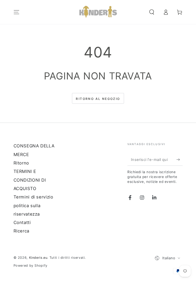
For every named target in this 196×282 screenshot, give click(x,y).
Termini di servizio (33, 196)
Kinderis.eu (38, 258)
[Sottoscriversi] (179, 159)
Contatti (22, 222)
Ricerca (21, 230)
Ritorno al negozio (98, 99)
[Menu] (16, 12)
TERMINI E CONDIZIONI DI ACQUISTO (30, 180)
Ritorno (21, 163)
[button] (152, 12)
